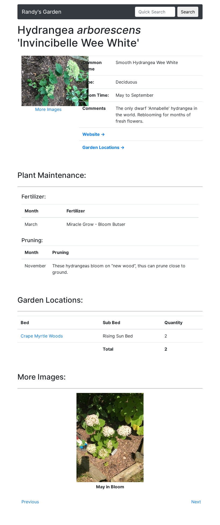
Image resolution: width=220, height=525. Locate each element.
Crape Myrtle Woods (42, 336)
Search (188, 11)
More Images (48, 109)
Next (196, 501)
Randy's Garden (41, 12)
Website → (93, 134)
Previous (30, 501)
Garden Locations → (103, 147)
